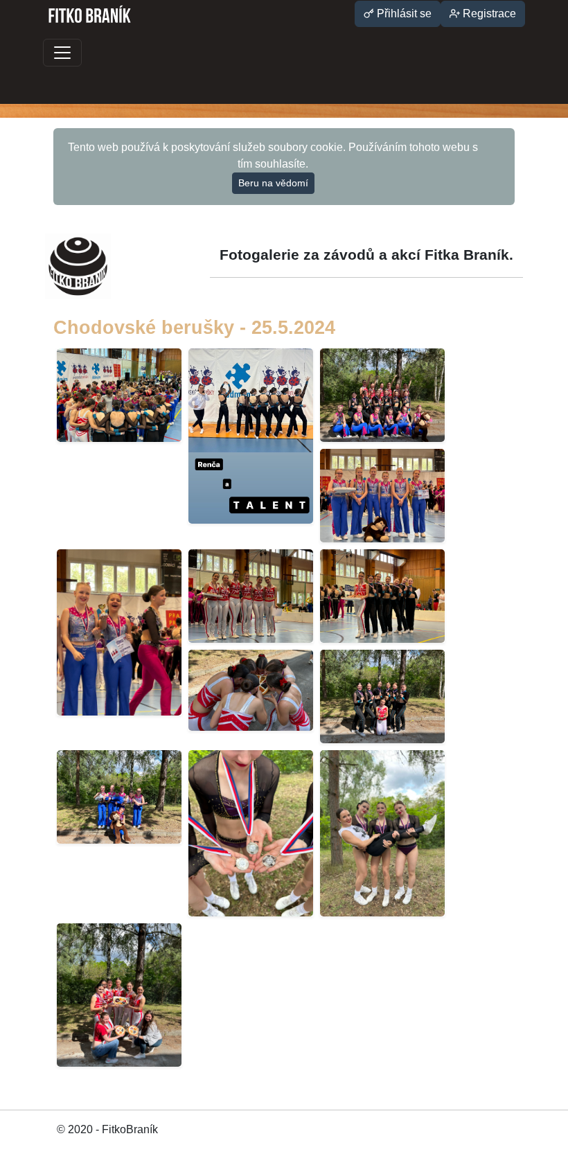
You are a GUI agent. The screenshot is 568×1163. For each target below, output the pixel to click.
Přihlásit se (403, 13)
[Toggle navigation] (62, 52)
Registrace (488, 13)
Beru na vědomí (273, 182)
